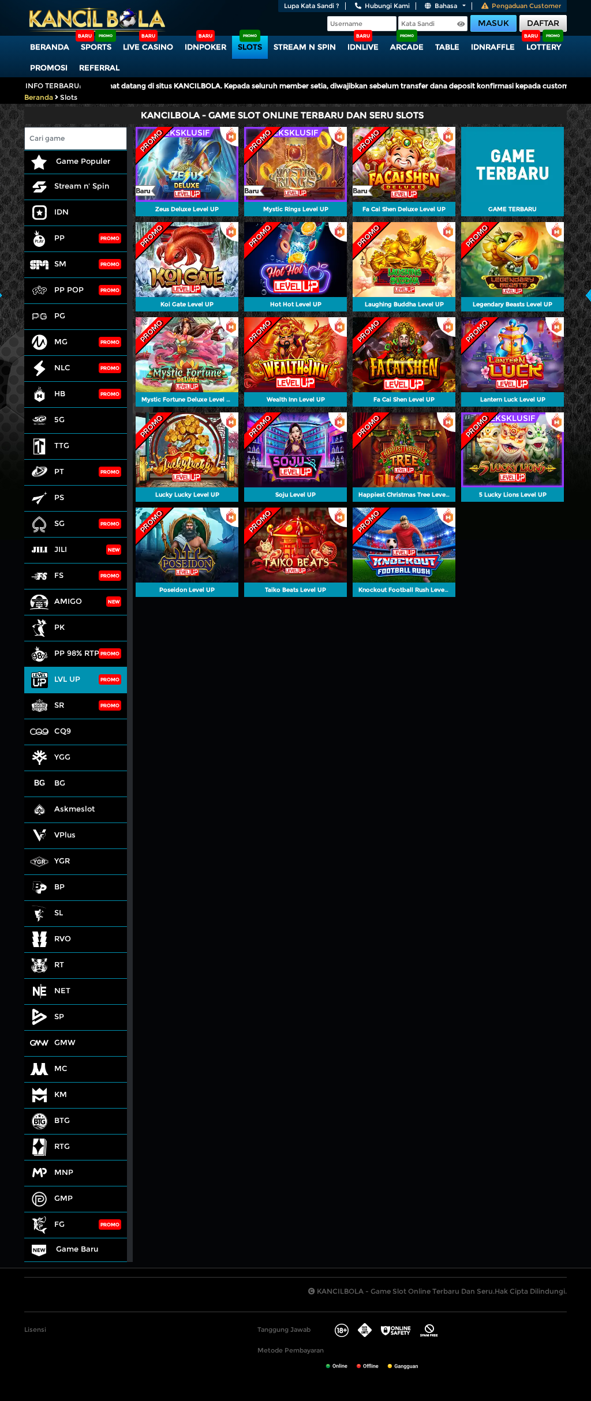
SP (59, 1016)
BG (59, 782)
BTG (62, 1120)
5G (59, 419)
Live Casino (148, 46)
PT (59, 471)
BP (59, 886)
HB (59, 393)
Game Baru (76, 1248)
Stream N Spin (305, 46)
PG (59, 315)
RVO (62, 938)
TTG (61, 445)
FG (59, 1224)
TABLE (447, 46)
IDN (61, 211)
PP (59, 237)
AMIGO (68, 601)
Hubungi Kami (387, 6)
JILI (60, 549)
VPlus (65, 834)
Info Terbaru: (53, 85)
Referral (99, 67)
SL (58, 912)
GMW (65, 1042)
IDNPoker (205, 46)
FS (58, 575)
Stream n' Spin (81, 185)
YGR (62, 860)
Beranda (49, 46)
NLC (62, 367)
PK (59, 627)
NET (62, 990)
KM (60, 1094)
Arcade (407, 46)
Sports (96, 46)
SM (60, 263)
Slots (250, 46)
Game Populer (82, 161)
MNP (63, 1172)
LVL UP (67, 678)
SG (59, 523)
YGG (62, 756)
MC (61, 1068)
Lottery (543, 46)
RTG (62, 1146)
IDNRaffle (493, 46)
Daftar (543, 23)
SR (59, 704)
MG (61, 341)
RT (59, 964)
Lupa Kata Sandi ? (311, 6)
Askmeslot (74, 808)
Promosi (49, 67)
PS (59, 497)
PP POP (69, 289)
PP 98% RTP (76, 653)
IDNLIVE (363, 46)
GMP (63, 1198)
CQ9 (62, 730)
